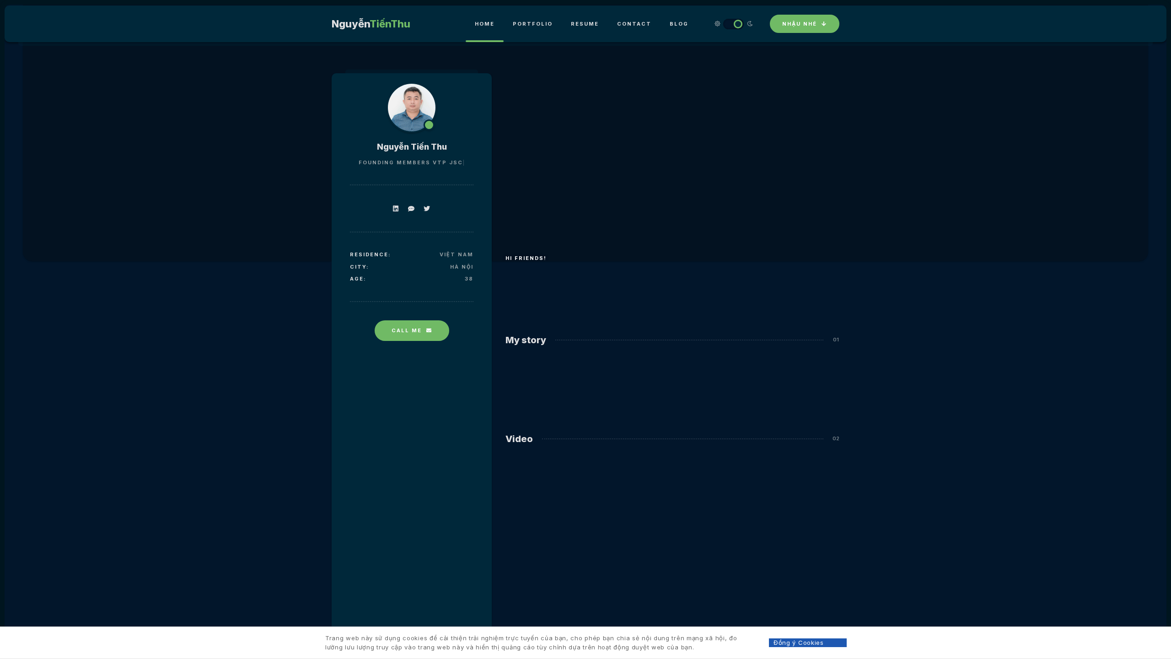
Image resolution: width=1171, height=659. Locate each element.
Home (484, 24)
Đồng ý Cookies (799, 642)
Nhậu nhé (799, 24)
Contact (634, 24)
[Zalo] (411, 208)
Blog (679, 24)
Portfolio (533, 24)
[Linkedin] (396, 208)
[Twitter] (427, 208)
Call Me (407, 330)
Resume (585, 24)
